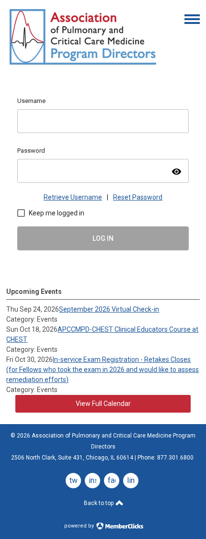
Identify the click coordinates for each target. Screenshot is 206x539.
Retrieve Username (73, 197)
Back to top (99, 503)
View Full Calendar (103, 403)
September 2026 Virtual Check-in (109, 309)
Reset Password (137, 197)
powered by (79, 526)
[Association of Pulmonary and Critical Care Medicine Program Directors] (83, 66)
